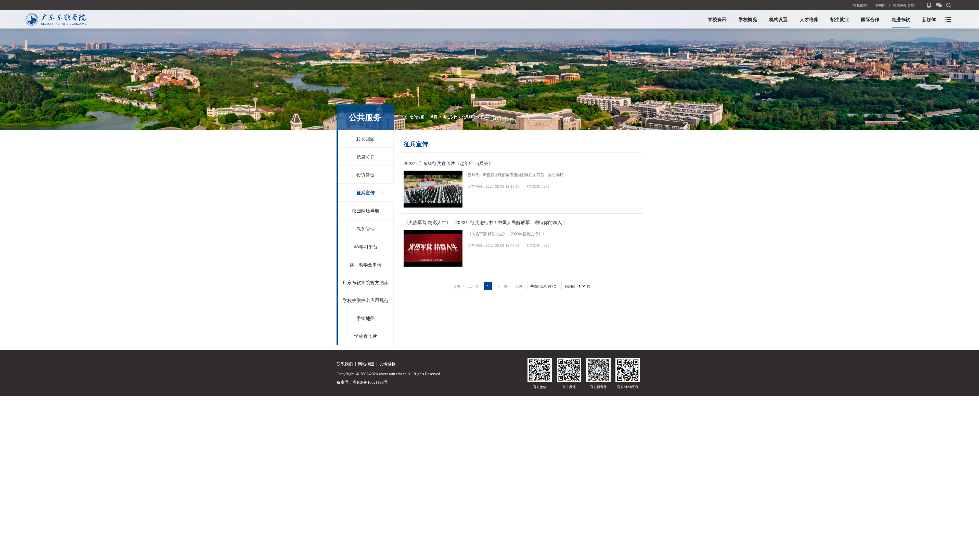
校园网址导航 (903, 5)
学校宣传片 (365, 336)
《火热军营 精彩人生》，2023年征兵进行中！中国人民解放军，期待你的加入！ (485, 222)
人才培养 (809, 19)
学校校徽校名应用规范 (366, 300)
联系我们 (345, 364)
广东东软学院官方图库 (366, 282)
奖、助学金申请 (366, 264)
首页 (433, 116)
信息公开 (365, 156)
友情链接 (387, 364)
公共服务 (469, 116)
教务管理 (365, 228)
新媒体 (929, 19)
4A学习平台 (366, 246)
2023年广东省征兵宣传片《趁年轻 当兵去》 (448, 163)
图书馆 (880, 5)
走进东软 (901, 19)
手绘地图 (365, 318)
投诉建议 (365, 174)
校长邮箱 (860, 5)
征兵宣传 (488, 116)
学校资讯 (717, 19)
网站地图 (366, 364)
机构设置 (778, 19)
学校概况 (748, 19)
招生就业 (839, 19)
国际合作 (870, 19)
